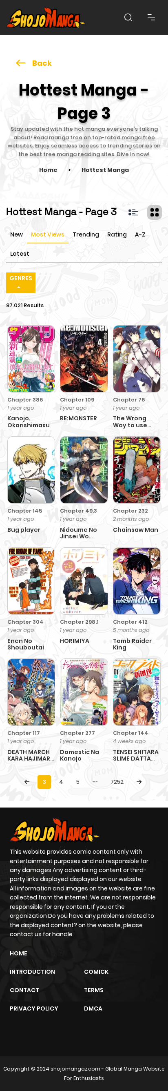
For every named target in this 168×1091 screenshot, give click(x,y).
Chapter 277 (77, 733)
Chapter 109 (77, 400)
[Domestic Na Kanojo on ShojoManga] (83, 692)
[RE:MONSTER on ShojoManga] (83, 358)
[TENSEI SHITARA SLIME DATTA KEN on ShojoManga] (136, 692)
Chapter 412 (130, 622)
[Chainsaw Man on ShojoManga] (136, 469)
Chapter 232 (130, 511)
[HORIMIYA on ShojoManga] (83, 580)
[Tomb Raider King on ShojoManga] (136, 580)
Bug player (23, 530)
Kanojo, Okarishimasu (28, 421)
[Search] (128, 17)
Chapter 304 (25, 622)
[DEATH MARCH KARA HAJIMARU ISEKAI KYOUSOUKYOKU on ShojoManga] (31, 692)
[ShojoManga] (46, 17)
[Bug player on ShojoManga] (31, 469)
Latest (19, 254)
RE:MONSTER (78, 418)
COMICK (96, 972)
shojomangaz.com (75, 1068)
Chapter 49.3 (78, 511)
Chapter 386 (25, 400)
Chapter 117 (23, 733)
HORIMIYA (74, 641)
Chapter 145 (24, 511)
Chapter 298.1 (79, 622)
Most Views (47, 234)
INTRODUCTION (32, 972)
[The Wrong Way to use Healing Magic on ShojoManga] (136, 358)
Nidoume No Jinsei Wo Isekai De (78, 537)
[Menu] (151, 17)
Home (48, 170)
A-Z (140, 234)
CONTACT (24, 990)
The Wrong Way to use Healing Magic (135, 425)
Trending (86, 234)
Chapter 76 (129, 400)
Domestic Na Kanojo (79, 755)
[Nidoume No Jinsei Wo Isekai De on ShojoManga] (83, 469)
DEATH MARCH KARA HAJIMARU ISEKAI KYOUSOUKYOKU (32, 762)
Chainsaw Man (135, 530)
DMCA (93, 1008)
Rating (117, 234)
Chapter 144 (130, 733)
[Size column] (154, 212)
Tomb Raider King (132, 644)
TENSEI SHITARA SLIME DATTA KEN (136, 759)
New (16, 234)
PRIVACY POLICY (34, 1008)
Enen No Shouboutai (25, 644)
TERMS (94, 990)
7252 (117, 782)
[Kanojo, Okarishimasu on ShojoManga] (31, 358)
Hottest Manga (105, 170)
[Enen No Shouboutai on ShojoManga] (31, 580)
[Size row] (133, 212)
